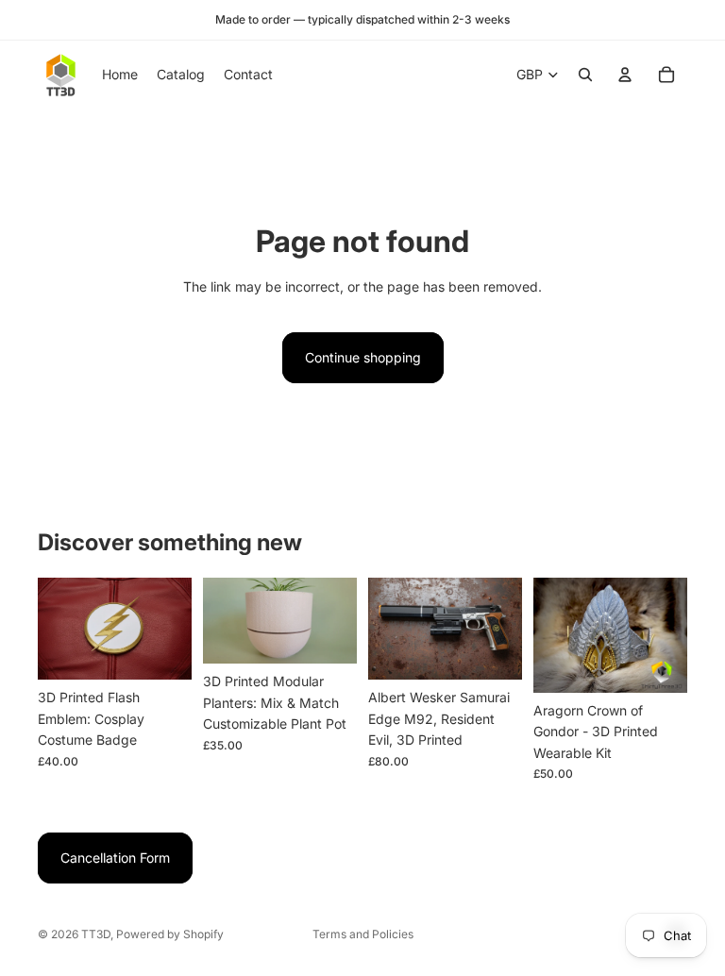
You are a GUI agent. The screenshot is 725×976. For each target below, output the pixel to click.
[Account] (625, 74)
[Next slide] (171, 628)
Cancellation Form (115, 858)
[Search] (585, 74)
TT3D (95, 934)
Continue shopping (363, 357)
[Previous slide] (58, 628)
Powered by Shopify (170, 934)
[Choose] (162, 651)
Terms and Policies (362, 934)
